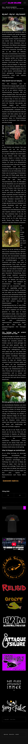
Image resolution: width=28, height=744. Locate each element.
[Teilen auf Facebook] (8, 495)
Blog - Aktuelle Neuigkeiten (9, 7)
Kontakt (17, 734)
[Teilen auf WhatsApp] (20, 495)
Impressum (6, 734)
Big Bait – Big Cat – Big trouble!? (13, 14)
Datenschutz (11, 734)
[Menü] (24, 2)
